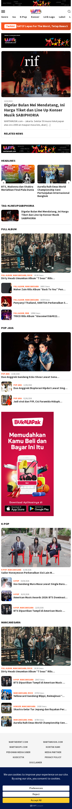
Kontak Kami (53, 747)
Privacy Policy (53, 757)
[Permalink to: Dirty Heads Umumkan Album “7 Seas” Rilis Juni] (36, 253)
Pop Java (5, 374)
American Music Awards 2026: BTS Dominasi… (40, 597)
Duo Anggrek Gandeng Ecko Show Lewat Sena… (30, 377)
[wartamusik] (36, 11)
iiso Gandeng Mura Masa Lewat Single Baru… (40, 584)
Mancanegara (19, 275)
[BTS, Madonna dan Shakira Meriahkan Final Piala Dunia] (18, 174)
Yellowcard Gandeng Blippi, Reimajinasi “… (38, 696)
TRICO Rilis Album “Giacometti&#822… (36, 316)
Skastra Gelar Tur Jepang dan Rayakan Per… (40, 709)
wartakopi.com (18, 747)
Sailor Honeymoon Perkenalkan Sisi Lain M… (27, 572)
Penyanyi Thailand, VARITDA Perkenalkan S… (40, 302)
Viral (30, 720)
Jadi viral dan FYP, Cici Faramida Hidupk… (37, 401)
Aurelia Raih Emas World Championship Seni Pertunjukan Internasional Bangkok (53, 191)
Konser (17, 706)
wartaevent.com (18, 742)
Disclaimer (35, 762)
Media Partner (53, 752)
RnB (27, 313)
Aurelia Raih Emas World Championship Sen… (40, 722)
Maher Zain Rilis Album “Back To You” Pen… (39, 289)
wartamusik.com (53, 742)
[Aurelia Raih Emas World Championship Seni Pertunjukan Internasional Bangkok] (54, 174)
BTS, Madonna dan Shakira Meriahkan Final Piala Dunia (17, 188)
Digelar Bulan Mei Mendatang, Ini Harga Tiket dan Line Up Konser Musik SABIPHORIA (34, 110)
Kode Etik (18, 757)
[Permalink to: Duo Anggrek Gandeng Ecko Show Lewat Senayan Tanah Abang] (36, 351)
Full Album (6, 275)
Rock (29, 275)
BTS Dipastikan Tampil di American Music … (39, 610)
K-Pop (4, 570)
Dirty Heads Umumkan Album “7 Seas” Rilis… (28, 278)
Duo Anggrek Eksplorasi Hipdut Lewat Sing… (40, 388)
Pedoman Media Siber (18, 752)
